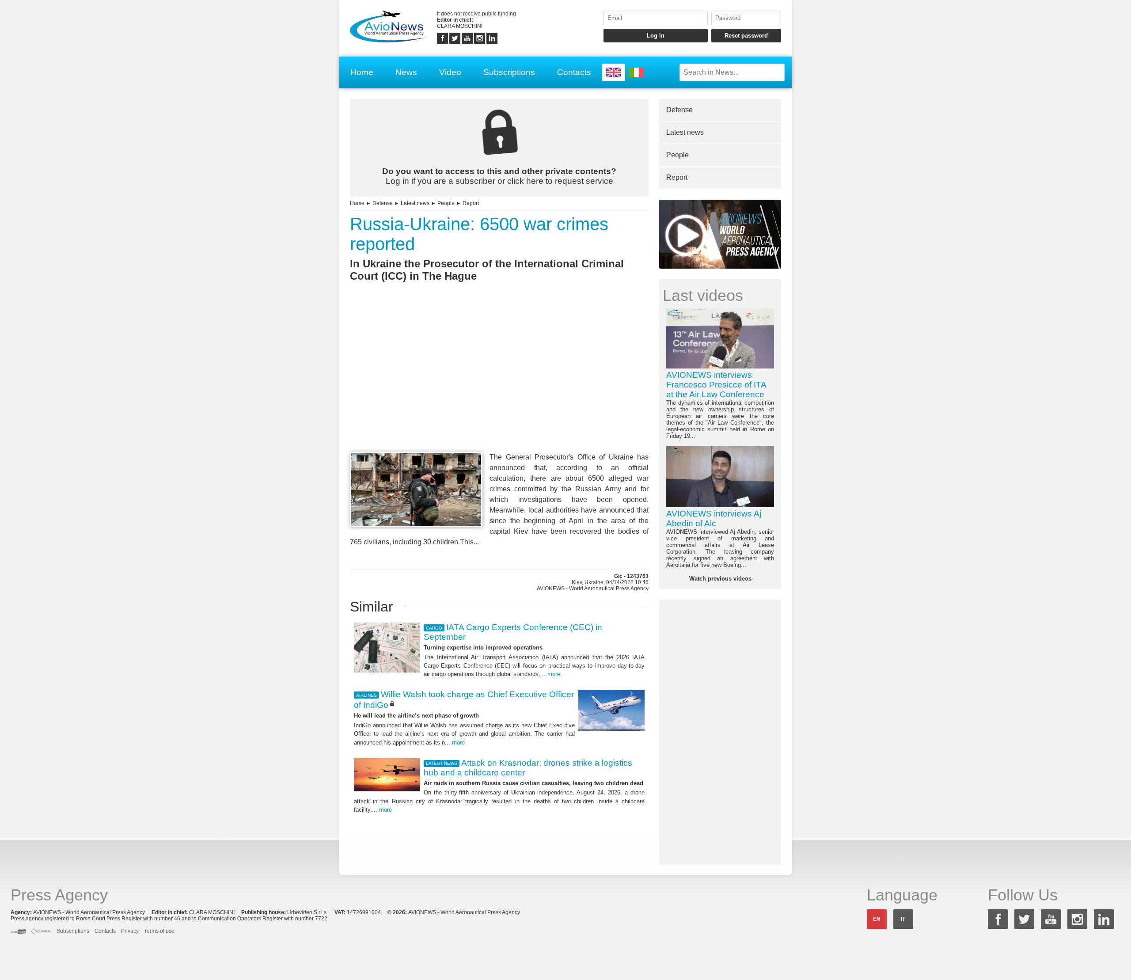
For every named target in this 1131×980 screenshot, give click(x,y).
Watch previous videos (720, 578)
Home (361, 72)
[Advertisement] (499, 383)
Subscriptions (509, 72)
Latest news (415, 203)
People (446, 203)
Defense (382, 203)
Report (471, 203)
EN (877, 919)
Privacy (130, 931)
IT (903, 919)
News (406, 72)
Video (450, 72)
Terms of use (159, 931)
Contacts (574, 72)
